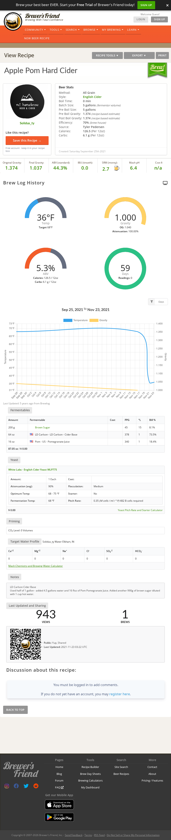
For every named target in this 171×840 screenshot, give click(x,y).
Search (71, 30)
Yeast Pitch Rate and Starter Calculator (140, 510)
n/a (158, 167)
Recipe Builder (90, 767)
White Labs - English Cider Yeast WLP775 (32, 469)
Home (59, 767)
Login (141, 19)
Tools (54, 30)
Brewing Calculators (90, 780)
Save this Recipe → (27, 140)
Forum (59, 780)
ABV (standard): (61, 162)
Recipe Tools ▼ (107, 55)
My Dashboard (90, 787)
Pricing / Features (152, 780)
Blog (59, 774)
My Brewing (111, 30)
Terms (88, 835)
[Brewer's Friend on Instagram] (7, 787)
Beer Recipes (121, 774)
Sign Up (146, 5)
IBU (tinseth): (85, 162)
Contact (152, 767)
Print (162, 55)
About (152, 774)
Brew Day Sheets (90, 774)
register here (119, 694)
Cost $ (158, 162)
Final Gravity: (36, 162)
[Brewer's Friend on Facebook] (16, 787)
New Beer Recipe (37, 38)
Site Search (121, 767)
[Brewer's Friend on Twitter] (26, 787)
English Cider (92, 97)
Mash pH (134, 162)
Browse (89, 30)
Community (34, 30)
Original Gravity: (12, 162)
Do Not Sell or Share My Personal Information (133, 835)
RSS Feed (99, 835)
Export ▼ (139, 55)
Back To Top (15, 710)
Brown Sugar (42, 427)
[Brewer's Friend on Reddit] (35, 787)
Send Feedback (73, 835)
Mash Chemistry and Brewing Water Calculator (35, 566)
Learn (132, 30)
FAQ (58, 787)
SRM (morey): (110, 162)
